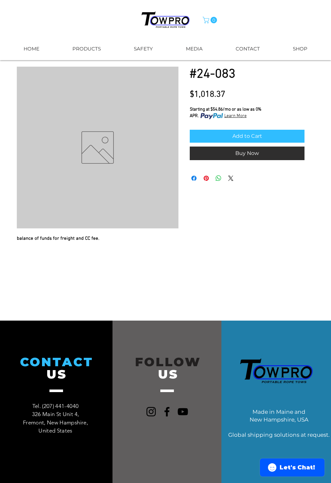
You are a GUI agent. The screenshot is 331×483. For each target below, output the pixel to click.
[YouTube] (182, 411)
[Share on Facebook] (194, 178)
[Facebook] (167, 411)
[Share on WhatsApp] (218, 178)
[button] (211, 20)
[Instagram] (151, 411)
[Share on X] (231, 178)
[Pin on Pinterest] (206, 178)
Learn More (235, 116)
